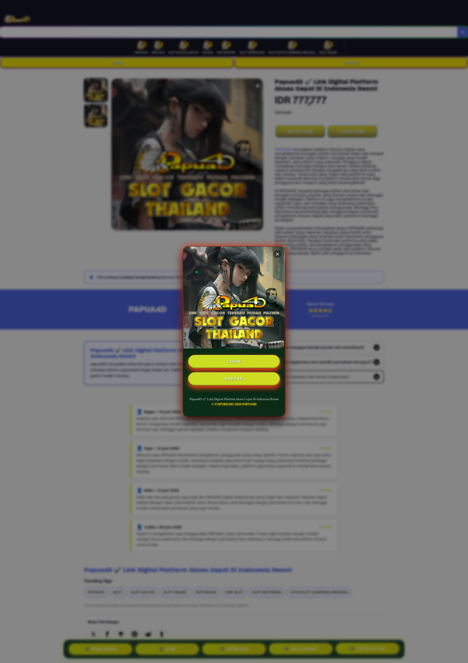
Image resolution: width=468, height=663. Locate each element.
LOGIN (234, 361)
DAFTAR (234, 379)
